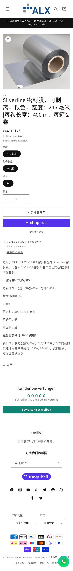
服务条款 (20, 563)
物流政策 (32, 563)
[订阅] (58, 463)
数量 (5, 191)
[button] (7, 9)
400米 (10, 168)
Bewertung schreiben (36, 410)
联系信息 (44, 563)
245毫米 (12, 154)
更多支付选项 (37, 231)
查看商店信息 (15, 252)
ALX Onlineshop (19, 557)
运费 (25, 140)
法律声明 (56, 563)
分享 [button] (10, 364)
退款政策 (52, 557)
